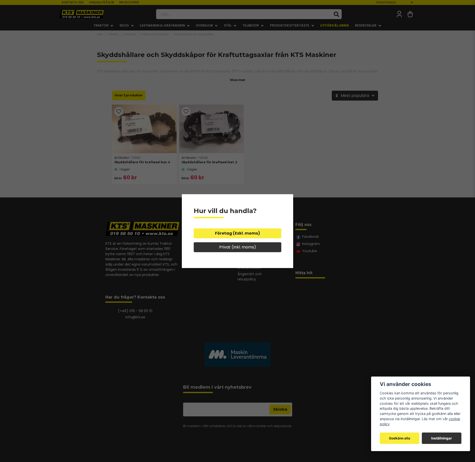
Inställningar (441, 438)
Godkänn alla (399, 438)
